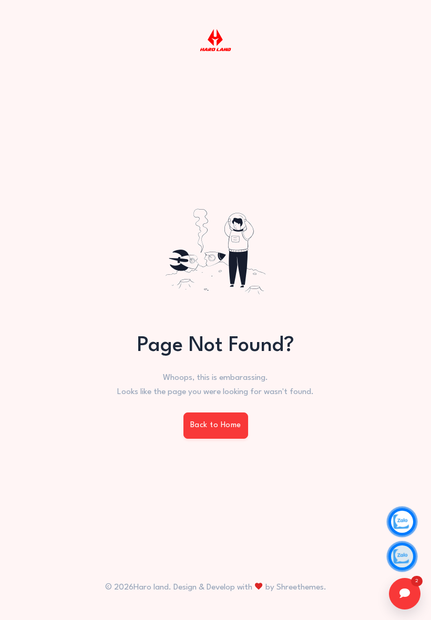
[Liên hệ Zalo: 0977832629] (402, 522)
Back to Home (215, 425)
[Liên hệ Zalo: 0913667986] (402, 556)
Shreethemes (300, 587)
